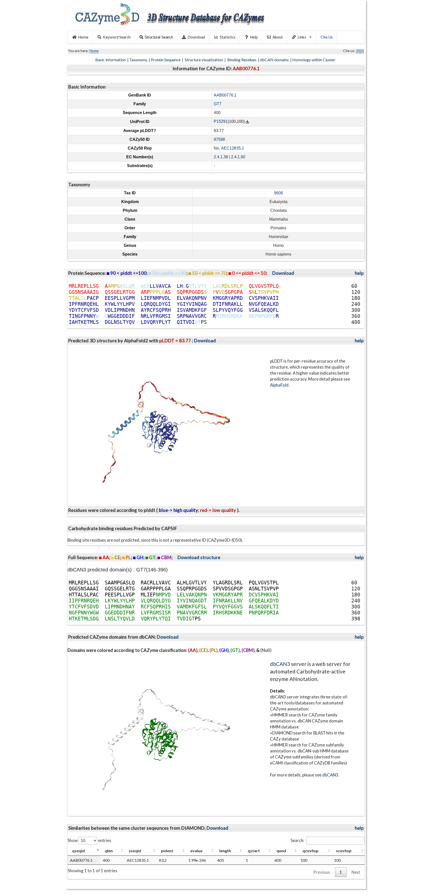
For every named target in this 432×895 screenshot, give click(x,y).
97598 (219, 139)
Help (254, 37)
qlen (109, 850)
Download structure (199, 557)
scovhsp (344, 850)
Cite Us (326, 37)
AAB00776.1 (225, 95)
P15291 (221, 122)
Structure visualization (204, 59)
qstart (254, 850)
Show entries (89, 840)
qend (281, 850)
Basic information (110, 59)
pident (167, 850)
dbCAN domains (275, 59)
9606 (278, 193)
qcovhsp (310, 850)
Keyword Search (116, 37)
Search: (297, 840)
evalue (196, 850)
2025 (360, 51)
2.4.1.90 (238, 157)
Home (83, 37)
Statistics (228, 37)
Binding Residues (242, 59)
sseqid (135, 850)
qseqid (78, 850)
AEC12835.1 (232, 148)
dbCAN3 (280, 664)
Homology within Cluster (314, 59)
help (359, 273)
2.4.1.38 (221, 157)
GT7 (218, 104)
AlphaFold (279, 385)
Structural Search (158, 37)
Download (196, 37)
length (225, 850)
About (277, 37)
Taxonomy (138, 59)
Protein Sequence (166, 59)
